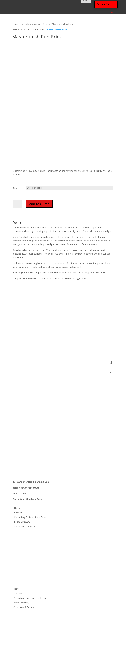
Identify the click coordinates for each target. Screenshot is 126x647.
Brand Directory (22, 522)
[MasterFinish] (27, 52)
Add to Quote (39, 204)
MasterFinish (60, 29)
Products (18, 513)
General (46, 24)
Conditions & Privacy (24, 526)
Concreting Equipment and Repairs (31, 517)
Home (15, 24)
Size (15, 188)
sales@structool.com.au (26, 341)
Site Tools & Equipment (30, 24)
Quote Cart (104, 4)
